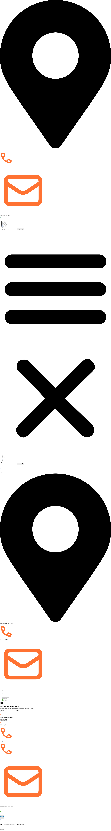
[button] (2, 227)
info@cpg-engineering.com (6, 806)
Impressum (2, 829)
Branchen (4, 223)
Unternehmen (4, 224)
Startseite (4, 221)
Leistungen (4, 222)
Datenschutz (2, 826)
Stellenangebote (3, 724)
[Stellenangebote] (0, 722)
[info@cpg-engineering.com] (23, 804)
